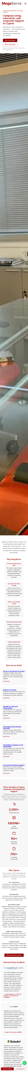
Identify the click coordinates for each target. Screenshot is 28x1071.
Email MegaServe (20, 1068)
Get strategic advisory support (14, 765)
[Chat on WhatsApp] (25, 1063)
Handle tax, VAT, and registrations (10, 707)
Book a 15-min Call (10, 44)
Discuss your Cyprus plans (14, 955)
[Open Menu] (25, 3)
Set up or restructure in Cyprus (14, 671)
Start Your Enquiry (10, 40)
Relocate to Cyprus (9, 690)
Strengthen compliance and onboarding (13, 745)
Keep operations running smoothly (12, 727)
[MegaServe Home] (12, 3)
